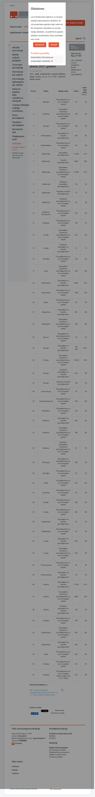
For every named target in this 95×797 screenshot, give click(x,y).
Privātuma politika (40, 53)
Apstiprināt (39, 45)
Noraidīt (54, 45)
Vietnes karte (57, 789)
